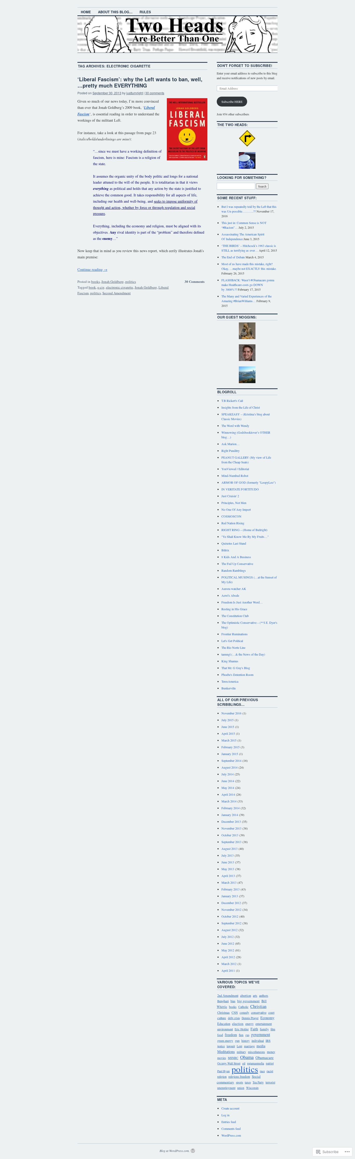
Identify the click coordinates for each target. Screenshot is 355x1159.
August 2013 (229, 848)
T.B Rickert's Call (232, 400)
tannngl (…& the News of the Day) (243, 654)
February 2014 (230, 808)
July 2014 (227, 774)
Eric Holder (242, 1029)
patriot (270, 1063)
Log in (225, 1115)
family (264, 1029)
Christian (258, 1006)
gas (247, 1035)
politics (130, 281)
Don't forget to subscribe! (244, 65)
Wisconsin (252, 1088)
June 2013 (227, 862)
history (245, 1041)
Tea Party (258, 1082)
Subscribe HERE (231, 101)
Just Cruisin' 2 (230, 496)
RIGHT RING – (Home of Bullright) (244, 530)
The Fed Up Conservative (237, 564)
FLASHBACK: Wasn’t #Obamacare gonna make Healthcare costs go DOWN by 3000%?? (247, 284)
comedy (244, 1012)
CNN (235, 1012)
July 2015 (227, 720)
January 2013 (229, 896)
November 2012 (231, 909)
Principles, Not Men (233, 503)
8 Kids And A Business (236, 557)
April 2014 (228, 794)
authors (263, 995)
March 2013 (228, 882)
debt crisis (234, 1018)
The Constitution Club (235, 616)
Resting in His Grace (234, 609)
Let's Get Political (232, 641)
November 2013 (231, 828)
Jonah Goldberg (112, 281)
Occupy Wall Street (228, 1063)
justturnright (134, 93)
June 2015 (227, 727)
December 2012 (231, 903)
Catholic (243, 1007)
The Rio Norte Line (233, 647)
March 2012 (228, 964)
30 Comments (195, 281)
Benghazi (223, 1001)
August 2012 (229, 930)
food (220, 1035)
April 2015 (228, 733)
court (271, 1012)
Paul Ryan (223, 1071)
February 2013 (230, 889)
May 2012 (227, 950)
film (273, 1029)
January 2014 (229, 815)
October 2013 (229, 835)
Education (223, 1023)
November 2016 (231, 713)
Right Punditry (230, 450)
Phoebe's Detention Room (237, 674)
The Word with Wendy (235, 425)
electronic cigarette (119, 287)
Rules (145, 11)
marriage (249, 1046)
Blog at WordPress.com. (175, 1151)
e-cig (100, 287)
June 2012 (227, 943)
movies (221, 1058)
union (240, 1088)
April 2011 (228, 970)
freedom (231, 1034)
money (271, 1052)
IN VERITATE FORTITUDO (240, 489)
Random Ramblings (233, 570)
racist (270, 1071)
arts (255, 996)
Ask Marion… (230, 444)
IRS (268, 1040)
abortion (245, 995)
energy (249, 1024)
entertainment (263, 1024)
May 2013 (227, 869)
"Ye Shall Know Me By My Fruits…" (245, 536)
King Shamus (229, 661)
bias (233, 1001)
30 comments (154, 93)
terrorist (270, 1082)
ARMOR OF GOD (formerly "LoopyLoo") (248, 482)
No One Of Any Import (236, 509)
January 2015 (229, 754)
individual (258, 1041)
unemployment (226, 1088)
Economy (267, 1017)
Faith (254, 1028)
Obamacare (264, 1057)
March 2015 (228, 740)
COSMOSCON (231, 516)
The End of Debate (233, 257)
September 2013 (231, 842)
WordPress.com (231, 1135)
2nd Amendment (227, 995)
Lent (239, 1046)
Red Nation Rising (232, 523)
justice (221, 1046)
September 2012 (231, 923)
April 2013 (228, 876)
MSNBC (233, 1058)
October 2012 (229, 916)
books (95, 281)
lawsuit (231, 1046)
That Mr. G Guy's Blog (235, 668)
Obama (247, 1057)
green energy (225, 1041)
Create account (230, 1108)
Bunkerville (228, 688)
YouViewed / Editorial (235, 469)
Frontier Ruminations (234, 634)
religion (222, 1076)
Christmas (223, 1012)
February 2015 (230, 747)
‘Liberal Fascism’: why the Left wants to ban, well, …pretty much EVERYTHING (139, 82)
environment (225, 1029)
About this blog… (115, 11)
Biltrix (225, 550)
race (262, 1071)
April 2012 (228, 957)
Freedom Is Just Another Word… (242, 602)
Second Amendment (116, 293)
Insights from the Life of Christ (240, 407)
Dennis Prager (250, 1018)
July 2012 (227, 936)
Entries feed (228, 1122)
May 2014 (227, 788)
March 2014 (228, 801)
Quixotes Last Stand (233, 543)
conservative (258, 1012)
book (92, 287)
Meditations (226, 1051)
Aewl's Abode (230, 595)
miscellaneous (256, 1052)
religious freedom (239, 1077)
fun (241, 1034)
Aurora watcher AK (233, 589)
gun (237, 1041)
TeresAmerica (229, 681)
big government (248, 1001)
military (241, 1052)
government (260, 1034)
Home (86, 11)
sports (239, 1082)
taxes (248, 1082)
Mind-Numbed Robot (234, 475)
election (238, 1023)
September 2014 (231, 760)
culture (221, 1018)
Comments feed (231, 1128)
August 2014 (229, 767)
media (261, 1046)
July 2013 (227, 855)
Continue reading (92, 269)
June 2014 (227, 781)
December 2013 (231, 821)
